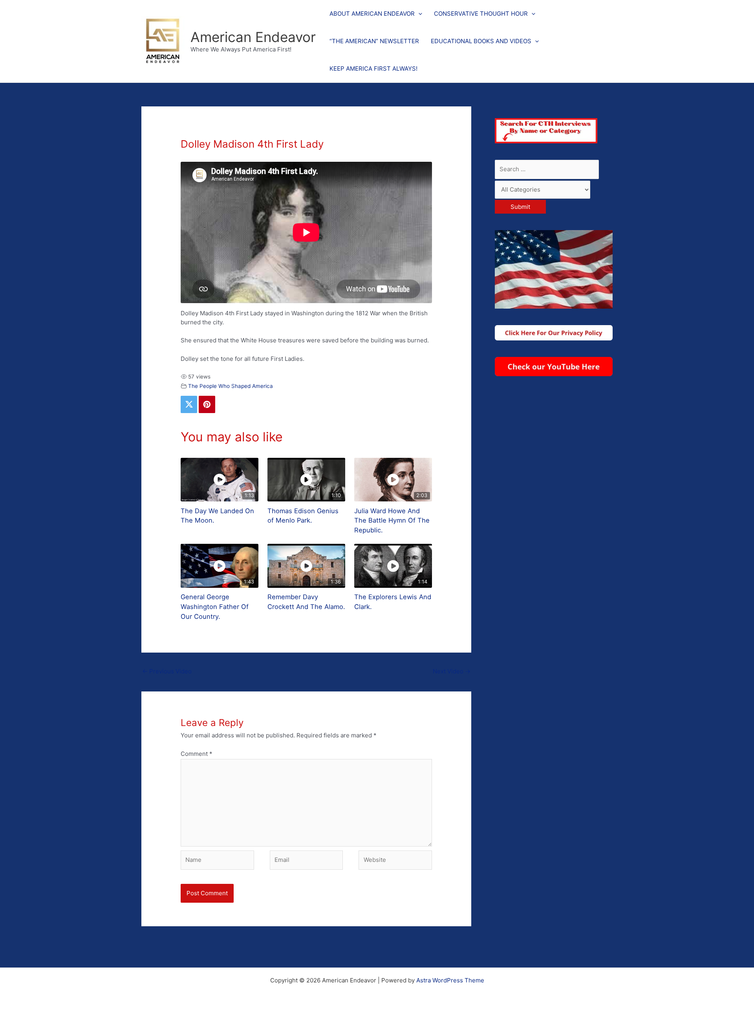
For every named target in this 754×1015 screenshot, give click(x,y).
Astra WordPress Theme (450, 980)
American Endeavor (253, 37)
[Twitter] (189, 404)
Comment (196, 753)
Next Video (451, 671)
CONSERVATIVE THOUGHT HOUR (481, 13)
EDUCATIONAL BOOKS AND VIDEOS (481, 41)
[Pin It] (207, 404)
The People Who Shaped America (230, 386)
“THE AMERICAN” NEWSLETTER (374, 41)
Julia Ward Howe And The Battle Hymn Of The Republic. (392, 520)
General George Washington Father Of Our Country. (215, 606)
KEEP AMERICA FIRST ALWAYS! (373, 68)
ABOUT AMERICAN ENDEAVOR (372, 13)
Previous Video (167, 671)
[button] (418, 13)
